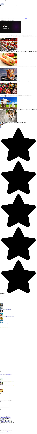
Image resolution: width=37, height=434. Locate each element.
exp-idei (0, 127)
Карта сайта (2, 3)
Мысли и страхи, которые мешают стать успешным (5, 399)
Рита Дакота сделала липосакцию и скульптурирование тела (6, 374)
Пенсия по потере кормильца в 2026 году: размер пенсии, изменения (7, 316)
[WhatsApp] (5, 123)
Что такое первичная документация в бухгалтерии (5, 323)
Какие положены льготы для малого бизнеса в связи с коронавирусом (7, 431)
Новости (26, 18)
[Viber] (4, 123)
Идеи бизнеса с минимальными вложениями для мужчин (5, 309)
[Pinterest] (2, 123)
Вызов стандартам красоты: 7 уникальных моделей (5, 388)
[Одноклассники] (1, 123)
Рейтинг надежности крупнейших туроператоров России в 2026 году (7, 381)
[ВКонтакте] (0, 123)
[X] (3, 123)
